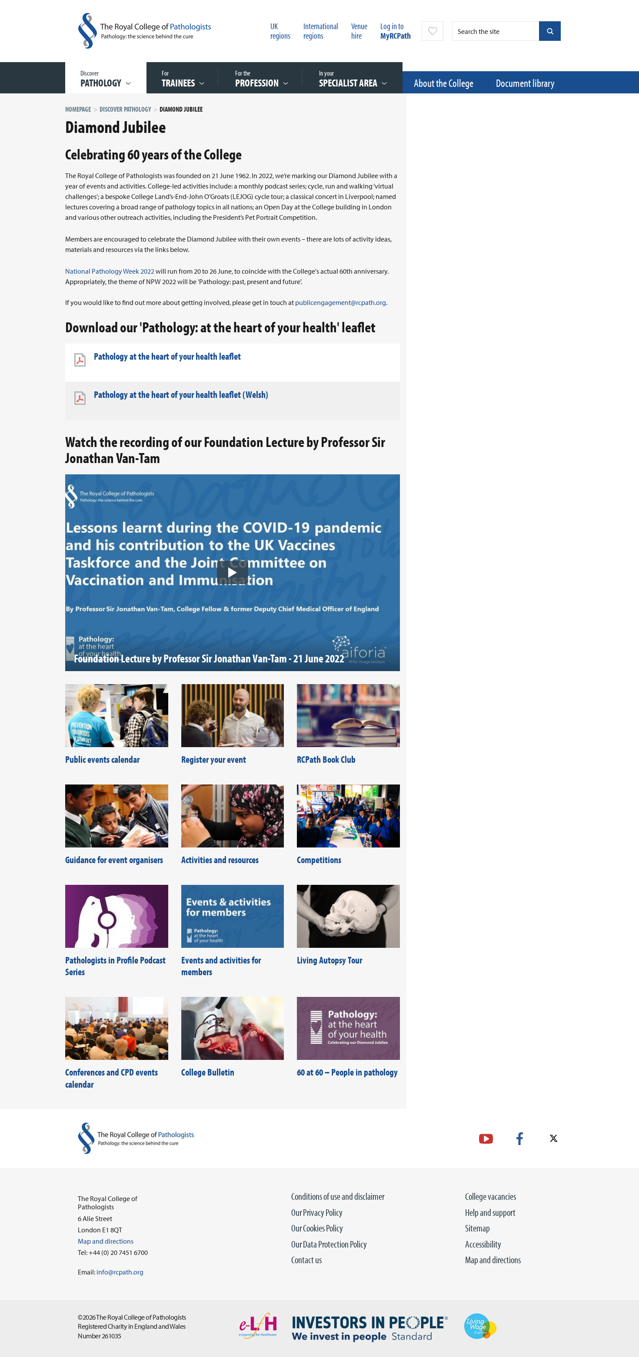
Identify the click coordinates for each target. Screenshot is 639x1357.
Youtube (486, 1139)
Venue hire (359, 30)
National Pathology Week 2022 (109, 271)
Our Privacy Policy (317, 1212)
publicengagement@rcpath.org (340, 302)
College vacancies (490, 1196)
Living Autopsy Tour (329, 960)
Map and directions (493, 1260)
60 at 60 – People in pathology (347, 1072)
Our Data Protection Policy (329, 1244)
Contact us (306, 1260)
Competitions (319, 860)
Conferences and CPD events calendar (111, 1078)
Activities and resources (220, 860)
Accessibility (483, 1244)
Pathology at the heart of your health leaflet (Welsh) (181, 394)
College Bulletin (207, 1072)
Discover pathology (125, 109)
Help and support (490, 1212)
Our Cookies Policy (317, 1228)
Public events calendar (102, 759)
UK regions (280, 30)
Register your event (213, 759)
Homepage (78, 109)
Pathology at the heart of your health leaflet (167, 356)
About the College (443, 82)
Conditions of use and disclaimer (337, 1196)
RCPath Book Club (326, 759)
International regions (320, 30)
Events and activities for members (221, 966)
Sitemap (477, 1228)
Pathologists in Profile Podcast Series (115, 966)
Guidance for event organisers (114, 860)
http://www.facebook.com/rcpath (519, 1138)
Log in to (395, 30)
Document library (525, 82)
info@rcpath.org (120, 1272)
